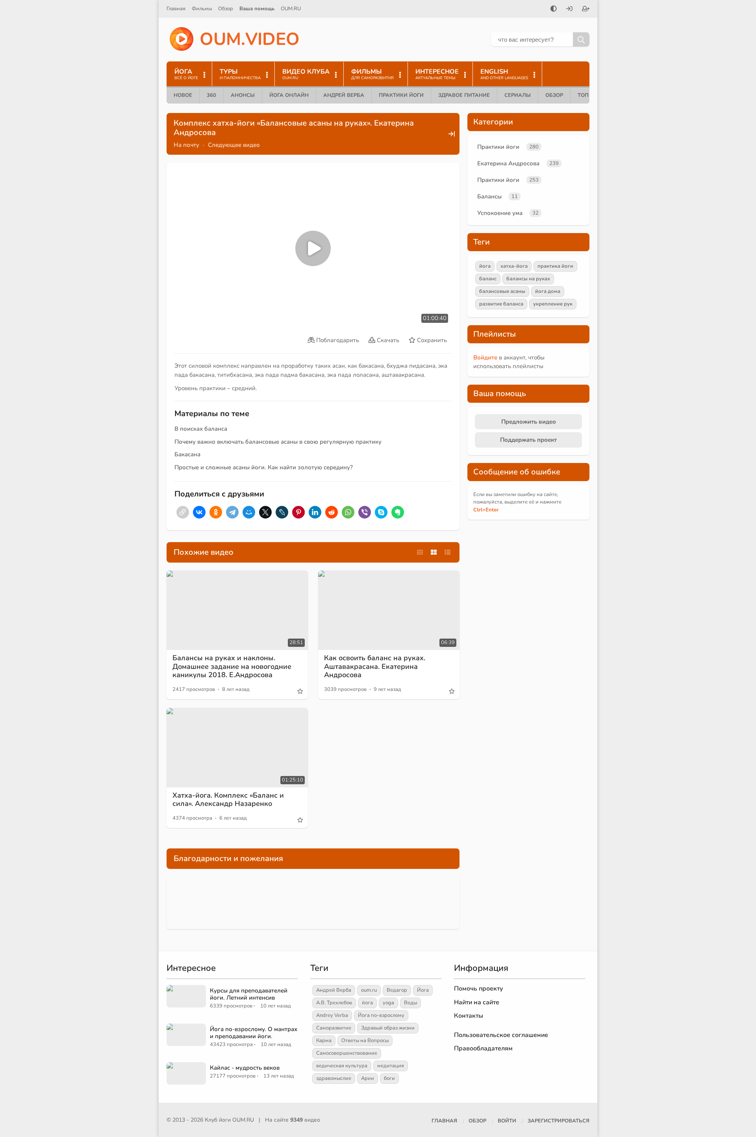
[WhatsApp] (348, 512)
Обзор (225, 8)
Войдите (485, 357)
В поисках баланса (200, 429)
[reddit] (331, 512)
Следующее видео (234, 145)
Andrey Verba (332, 1015)
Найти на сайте (476, 1002)
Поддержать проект (528, 440)
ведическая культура (341, 1065)
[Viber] (364, 512)
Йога (423, 990)
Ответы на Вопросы (365, 1040)
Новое (183, 95)
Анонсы (243, 95)
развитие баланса (501, 303)
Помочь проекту (478, 988)
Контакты (468, 1015)
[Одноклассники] (215, 512)
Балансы (489, 196)
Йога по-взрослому (381, 1015)
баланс (488, 278)
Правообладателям (483, 1048)
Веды (410, 1002)
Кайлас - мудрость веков (245, 1068)
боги (389, 1078)
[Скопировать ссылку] (182, 512)
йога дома (547, 291)
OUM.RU (291, 8)
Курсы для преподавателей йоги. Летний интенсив (248, 994)
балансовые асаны (502, 291)
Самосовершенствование (346, 1053)
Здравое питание (464, 95)
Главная (176, 8)
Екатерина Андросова (508, 163)
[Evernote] (397, 512)
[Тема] (553, 9)
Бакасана (187, 454)
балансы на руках (528, 278)
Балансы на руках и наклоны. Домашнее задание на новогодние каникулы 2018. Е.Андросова (231, 666)
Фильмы (202, 8)
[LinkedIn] (315, 512)
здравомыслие (333, 1078)
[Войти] (569, 9)
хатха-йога (514, 266)
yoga (388, 1002)
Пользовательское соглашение (501, 1035)
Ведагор (397, 990)
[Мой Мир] (249, 512)
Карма (324, 1040)
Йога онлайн (289, 95)
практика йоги (555, 266)
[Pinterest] (298, 512)
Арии (367, 1078)
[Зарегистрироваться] (586, 9)
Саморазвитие (333, 1027)
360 (211, 95)
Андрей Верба (343, 95)
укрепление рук (553, 303)
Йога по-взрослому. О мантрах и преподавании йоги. (253, 1032)
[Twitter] (265, 512)
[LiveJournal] (282, 512)
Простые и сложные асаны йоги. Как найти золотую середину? (263, 467)
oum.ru (369, 990)
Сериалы (517, 95)
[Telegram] (232, 512)
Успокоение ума (500, 213)
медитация (390, 1065)
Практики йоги (401, 95)
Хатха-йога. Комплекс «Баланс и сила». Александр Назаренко (228, 800)
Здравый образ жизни (388, 1027)
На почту (186, 145)
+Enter (485, 509)
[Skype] (381, 512)
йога (485, 266)
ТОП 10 (587, 95)
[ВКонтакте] (199, 512)
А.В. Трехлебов (334, 1002)
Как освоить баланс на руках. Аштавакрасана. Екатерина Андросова (374, 666)
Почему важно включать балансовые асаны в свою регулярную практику (278, 442)
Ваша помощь (256, 8)
